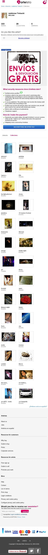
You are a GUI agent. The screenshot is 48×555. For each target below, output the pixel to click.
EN (18, 541)
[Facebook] (38, 551)
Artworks (8, 6)
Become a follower (24, 38)
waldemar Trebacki (17, 6)
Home (2, 6)
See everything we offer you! (24, 127)
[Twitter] (31, 551)
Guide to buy (5, 444)
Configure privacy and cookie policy (12, 502)
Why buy (4, 440)
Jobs (2, 425)
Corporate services (7, 451)
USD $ (24, 541)
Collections (14, 135)
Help (2, 482)
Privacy (19, 517)
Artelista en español (7, 428)
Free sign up (5, 463)
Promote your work (7, 470)
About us (4, 421)
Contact (3, 485)
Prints (3, 447)
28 (20, 24)
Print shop (4, 492)
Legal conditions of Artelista (18, 514)
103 (3, 24)
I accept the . (15, 514)
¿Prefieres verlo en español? (38, 406)
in (30, 541)
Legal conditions (6, 496)
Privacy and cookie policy (9, 499)
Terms (23, 517)
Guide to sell (5, 466)
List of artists (5, 489)
